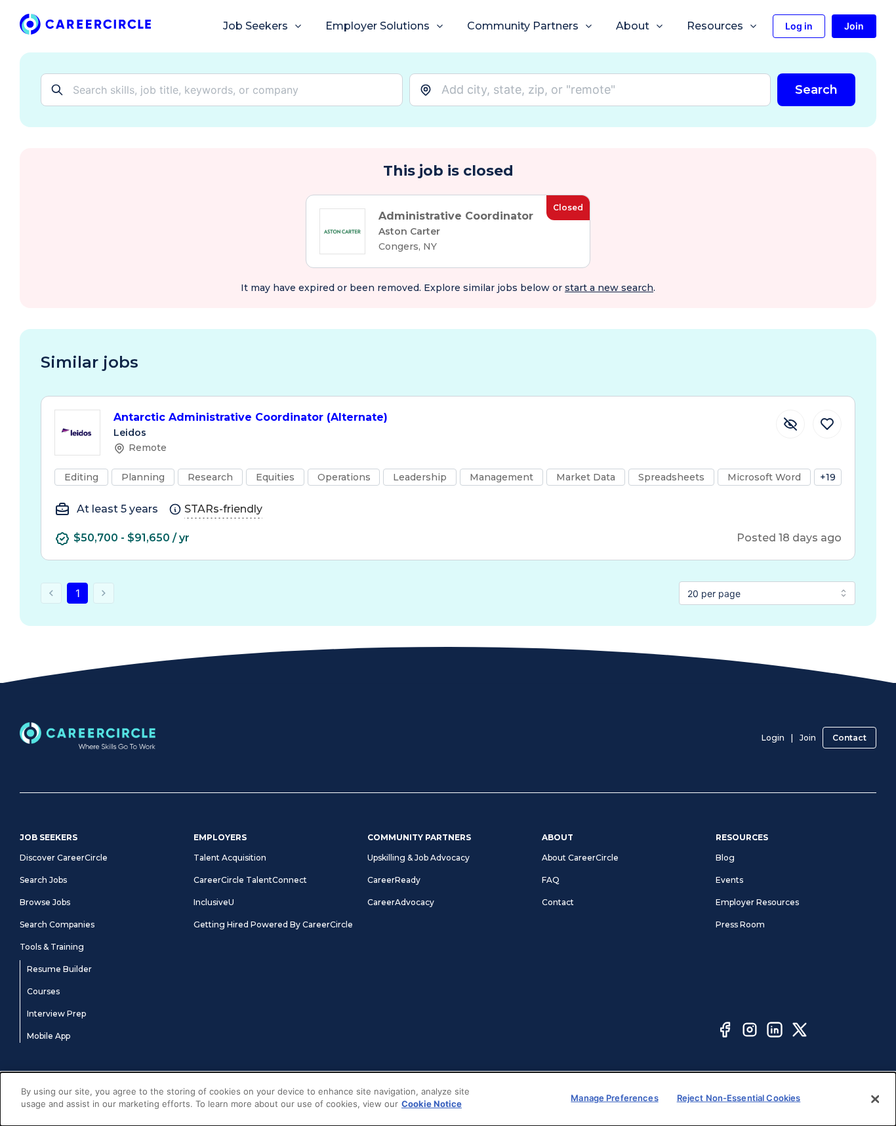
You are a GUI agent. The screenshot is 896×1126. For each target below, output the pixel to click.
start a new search (609, 288)
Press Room (740, 924)
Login (773, 738)
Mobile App (48, 1036)
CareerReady (393, 880)
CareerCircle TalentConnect (250, 880)
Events (729, 880)
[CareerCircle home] (85, 26)
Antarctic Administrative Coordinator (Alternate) (250, 417)
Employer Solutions (377, 26)
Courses (43, 991)
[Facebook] (725, 1031)
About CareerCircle (580, 858)
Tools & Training (52, 947)
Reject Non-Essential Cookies (739, 1098)
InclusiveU (213, 902)
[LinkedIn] (774, 1031)
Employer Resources (757, 902)
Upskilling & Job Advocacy (418, 858)
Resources (715, 26)
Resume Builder (59, 969)
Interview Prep (56, 1014)
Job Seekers (255, 26)
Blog (725, 858)
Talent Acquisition (229, 858)
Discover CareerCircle (64, 858)
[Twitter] (799, 1031)
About (632, 26)
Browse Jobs (45, 902)
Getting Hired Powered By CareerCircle (273, 924)
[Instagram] (750, 1031)
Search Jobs (43, 880)
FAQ (551, 880)
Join (808, 738)
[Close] (875, 1099)
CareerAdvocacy (400, 902)
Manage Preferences (614, 1098)
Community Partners (523, 26)
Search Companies (57, 924)
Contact (849, 738)
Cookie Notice (431, 1103)
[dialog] (448, 1099)
